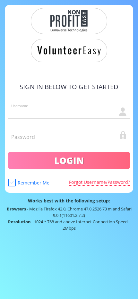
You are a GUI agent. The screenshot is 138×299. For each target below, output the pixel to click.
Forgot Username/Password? (99, 182)
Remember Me (33, 183)
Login (69, 160)
